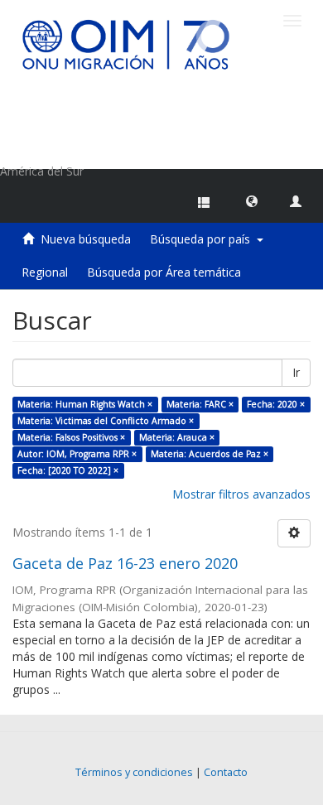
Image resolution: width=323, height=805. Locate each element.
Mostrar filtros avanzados (241, 494)
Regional (45, 272)
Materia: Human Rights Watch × (84, 404)
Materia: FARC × (200, 404)
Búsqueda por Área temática (164, 272)
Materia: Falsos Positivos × (71, 437)
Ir (296, 372)
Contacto (226, 772)
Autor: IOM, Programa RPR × (77, 454)
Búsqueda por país (203, 239)
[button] (252, 200)
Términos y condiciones (134, 772)
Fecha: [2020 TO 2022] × (67, 470)
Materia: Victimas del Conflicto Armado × (105, 421)
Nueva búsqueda (86, 239)
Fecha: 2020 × (276, 404)
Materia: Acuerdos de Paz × (209, 454)
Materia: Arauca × (177, 437)
